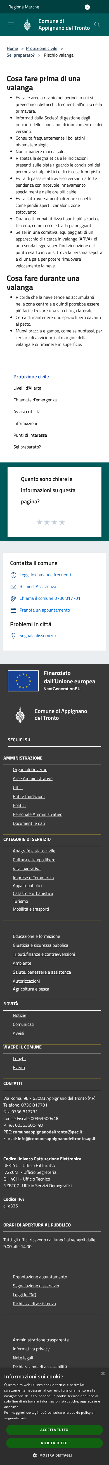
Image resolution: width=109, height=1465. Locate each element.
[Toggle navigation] (11, 24)
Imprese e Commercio (33, 877)
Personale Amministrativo (37, 814)
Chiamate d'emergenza (35, 399)
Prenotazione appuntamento (40, 1276)
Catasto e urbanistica (33, 893)
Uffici (18, 787)
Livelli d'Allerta (27, 388)
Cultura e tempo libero (34, 859)
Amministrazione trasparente (41, 1339)
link (23, 1418)
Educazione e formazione (36, 936)
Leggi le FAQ (24, 1294)
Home (12, 48)
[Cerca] (97, 24)
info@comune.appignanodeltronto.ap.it (57, 1138)
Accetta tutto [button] (54, 1429)
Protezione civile (41, 48)
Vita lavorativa (27, 868)
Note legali (23, 1357)
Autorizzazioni (26, 981)
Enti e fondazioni (29, 796)
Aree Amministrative (33, 778)
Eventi (19, 1067)
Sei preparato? (21, 55)
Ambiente (22, 963)
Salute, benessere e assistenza (42, 972)
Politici (19, 805)
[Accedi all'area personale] (87, 7)
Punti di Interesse (30, 435)
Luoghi (19, 1058)
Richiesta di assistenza (34, 1303)
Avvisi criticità (27, 411)
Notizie (19, 1015)
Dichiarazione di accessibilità (40, 1366)
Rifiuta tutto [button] (54, 1443)
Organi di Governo (30, 769)
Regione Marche (23, 6)
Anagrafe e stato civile (34, 850)
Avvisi (18, 1033)
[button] (54, 1455)
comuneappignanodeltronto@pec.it (47, 1131)
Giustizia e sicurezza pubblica (40, 945)
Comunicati (23, 1024)
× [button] (103, 1374)
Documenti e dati (29, 823)
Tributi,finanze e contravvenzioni (44, 954)
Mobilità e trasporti (31, 909)
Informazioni (25, 423)
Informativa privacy (31, 1348)
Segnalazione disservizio (36, 1285)
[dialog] (54, 1416)
